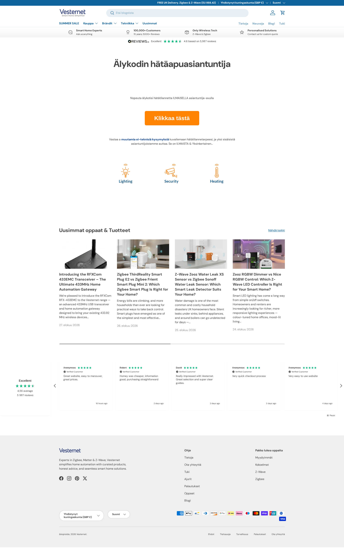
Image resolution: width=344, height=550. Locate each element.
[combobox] (177, 13)
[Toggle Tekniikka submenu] (137, 23)
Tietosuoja (225, 534)
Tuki (282, 23)
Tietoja (243, 23)
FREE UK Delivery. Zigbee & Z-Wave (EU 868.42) (186, 2)
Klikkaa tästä (172, 118)
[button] (283, 13)
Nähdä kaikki (276, 230)
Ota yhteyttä (192, 465)
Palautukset (192, 486)
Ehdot (211, 534)
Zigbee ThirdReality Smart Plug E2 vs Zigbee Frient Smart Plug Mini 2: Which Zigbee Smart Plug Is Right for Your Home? (142, 284)
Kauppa (88, 23)
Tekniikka (127, 23)
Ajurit (188, 479)
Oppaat (189, 493)
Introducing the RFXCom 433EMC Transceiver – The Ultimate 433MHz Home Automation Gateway (82, 282)
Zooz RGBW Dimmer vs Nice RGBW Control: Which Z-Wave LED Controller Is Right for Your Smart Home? (257, 282)
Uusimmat (150, 23)
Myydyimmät (264, 457)
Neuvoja (258, 23)
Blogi (271, 23)
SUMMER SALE (69, 23)
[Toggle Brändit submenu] (115, 23)
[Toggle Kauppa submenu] (96, 23)
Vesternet (82, 534)
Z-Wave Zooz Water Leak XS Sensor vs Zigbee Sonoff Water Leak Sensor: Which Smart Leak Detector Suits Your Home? (199, 284)
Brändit (107, 23)
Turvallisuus (242, 534)
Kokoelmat (262, 465)
